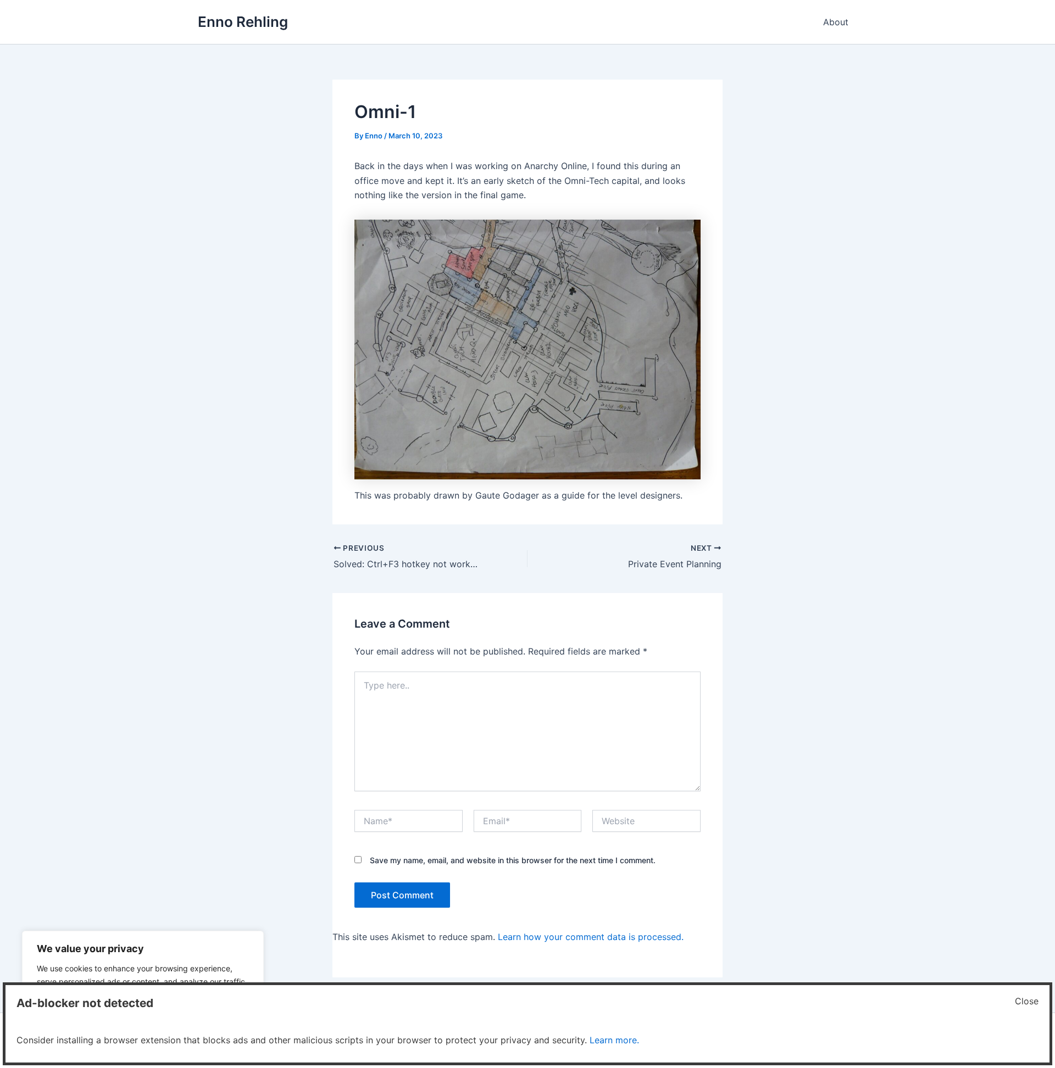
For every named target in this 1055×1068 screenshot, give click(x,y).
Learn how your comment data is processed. (591, 936)
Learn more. (614, 1040)
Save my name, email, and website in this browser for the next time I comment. (513, 860)
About (835, 21)
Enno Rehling (243, 21)
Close (1027, 1001)
